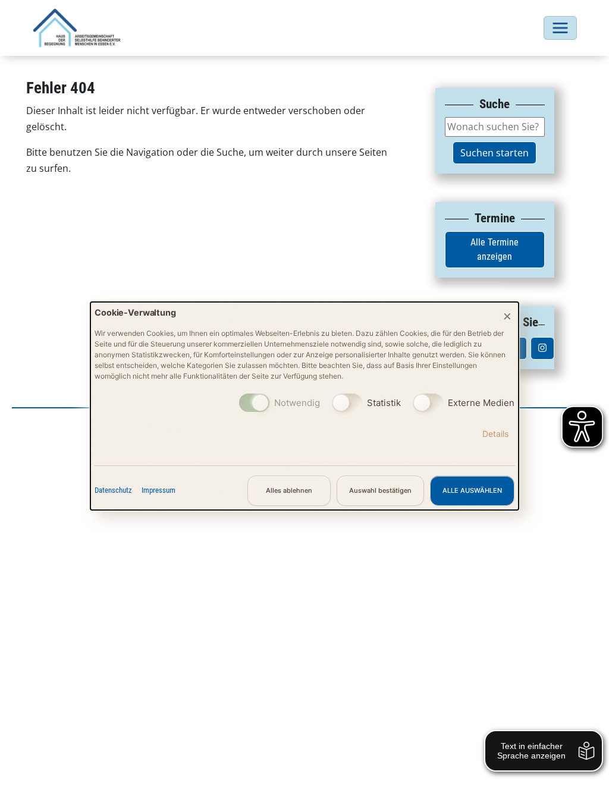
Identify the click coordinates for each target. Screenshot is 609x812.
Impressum (158, 490)
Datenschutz (113, 490)
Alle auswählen (472, 490)
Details (495, 434)
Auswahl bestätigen (380, 490)
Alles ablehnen (289, 490)
